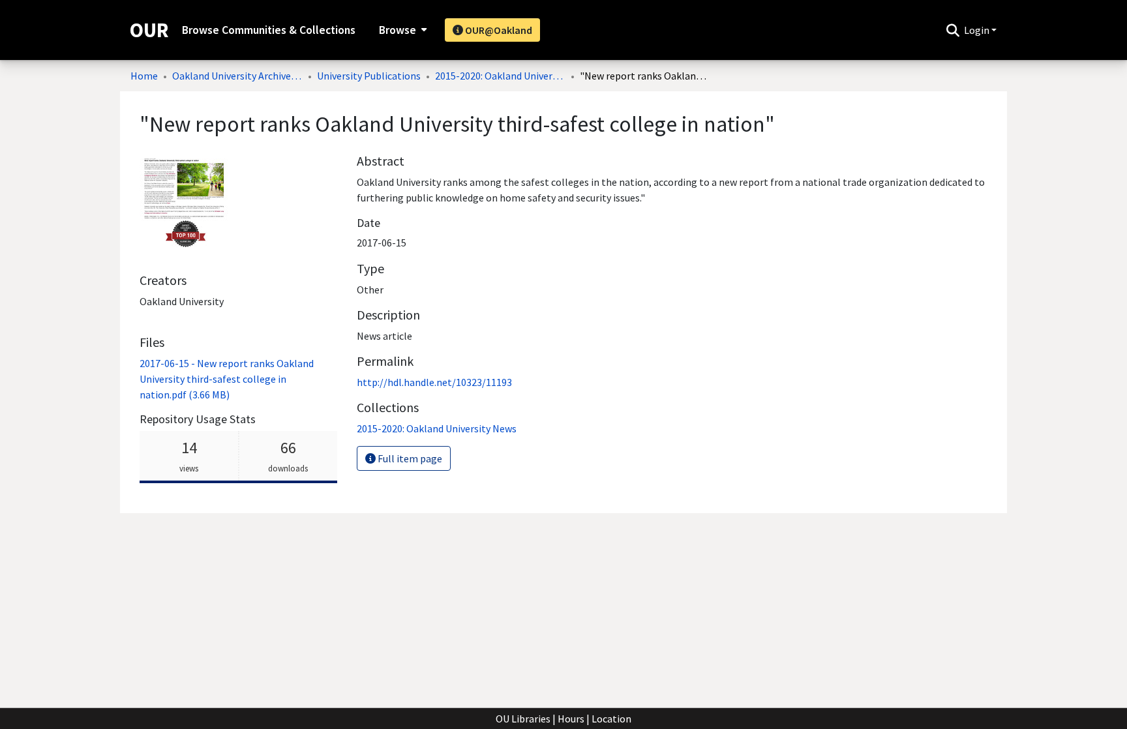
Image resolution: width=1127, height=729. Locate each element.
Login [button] (977, 30)
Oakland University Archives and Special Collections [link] (237, 75)
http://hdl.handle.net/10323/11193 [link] (434, 382)
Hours (571, 718)
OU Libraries (523, 718)
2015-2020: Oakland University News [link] (500, 75)
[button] (952, 30)
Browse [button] (397, 30)
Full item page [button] (409, 458)
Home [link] (144, 75)
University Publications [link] (369, 75)
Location (611, 718)
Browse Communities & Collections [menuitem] (268, 30)
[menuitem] (401, 30)
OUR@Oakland (497, 30)
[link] (227, 379)
